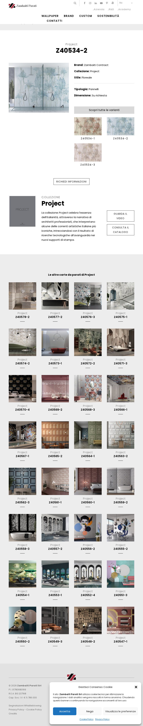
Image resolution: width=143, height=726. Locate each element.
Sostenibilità (108, 16)
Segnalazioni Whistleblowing (25, 705)
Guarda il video (120, 216)
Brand (69, 16)
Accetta (64, 711)
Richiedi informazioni (71, 181)
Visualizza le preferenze (120, 711)
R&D (111, 9)
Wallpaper (50, 16)
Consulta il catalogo (120, 230)
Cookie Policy (86, 719)
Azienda (99, 9)
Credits (13, 713)
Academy (124, 9)
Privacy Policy (102, 719)
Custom (85, 16)
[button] (136, 687)
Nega (89, 711)
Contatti (54, 21)
